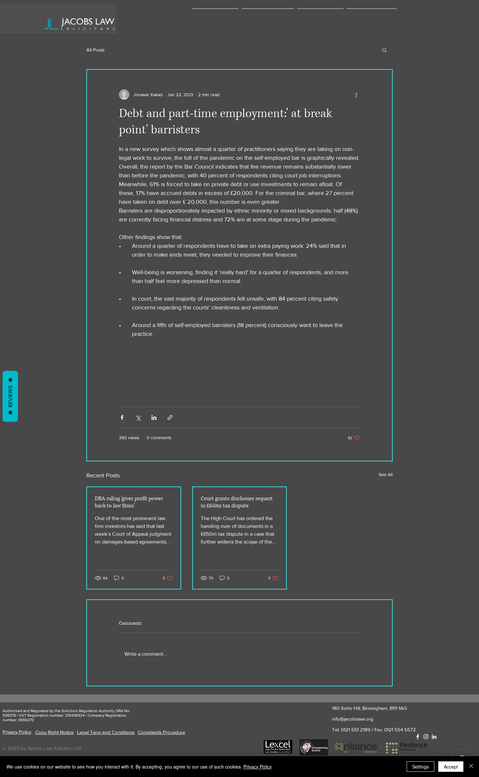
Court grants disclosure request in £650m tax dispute (237, 502)
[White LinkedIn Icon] (434, 736)
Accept (451, 766)
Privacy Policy (257, 766)
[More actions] (356, 94)
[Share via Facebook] (122, 417)
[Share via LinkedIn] (154, 417)
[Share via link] (170, 417)
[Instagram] (426, 736)
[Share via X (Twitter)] (138, 417)
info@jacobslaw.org (352, 719)
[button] (268, 18)
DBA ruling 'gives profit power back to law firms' (129, 502)
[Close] (471, 766)
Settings (420, 766)
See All (386, 474)
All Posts (95, 49)
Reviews (10, 396)
